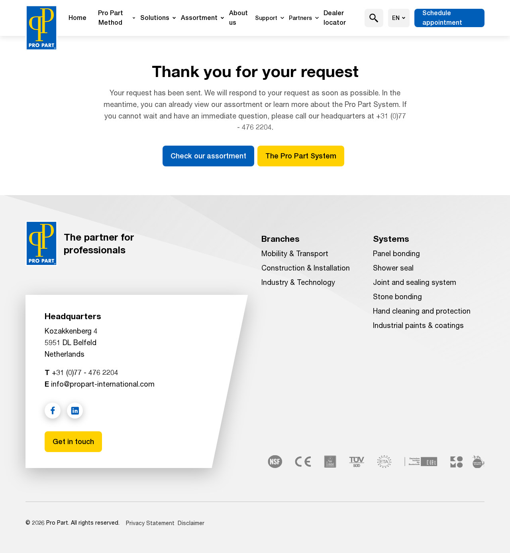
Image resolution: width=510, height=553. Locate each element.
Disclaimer (191, 522)
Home (77, 18)
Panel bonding (396, 253)
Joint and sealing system (414, 282)
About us (238, 17)
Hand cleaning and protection (422, 310)
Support (266, 18)
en (396, 18)
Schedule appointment (442, 17)
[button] (374, 18)
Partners (300, 18)
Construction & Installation (305, 267)
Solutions (154, 18)
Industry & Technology (298, 282)
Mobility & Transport (294, 253)
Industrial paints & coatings (418, 325)
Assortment (199, 18)
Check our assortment (208, 156)
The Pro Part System (300, 156)
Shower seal (393, 267)
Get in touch (73, 441)
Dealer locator (335, 17)
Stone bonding (397, 296)
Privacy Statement (150, 522)
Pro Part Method (110, 17)
